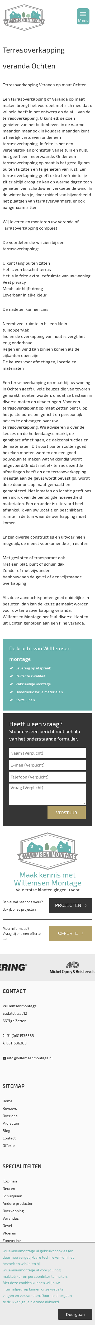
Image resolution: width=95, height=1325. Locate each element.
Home (7, 1101)
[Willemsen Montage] (36, 17)
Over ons (10, 1115)
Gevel (7, 1225)
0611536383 (16, 1043)
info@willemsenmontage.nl (29, 1058)
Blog (6, 1130)
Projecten (68, 905)
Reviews (10, 1108)
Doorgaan (75, 1314)
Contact (9, 1138)
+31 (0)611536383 (19, 1035)
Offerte (68, 933)
